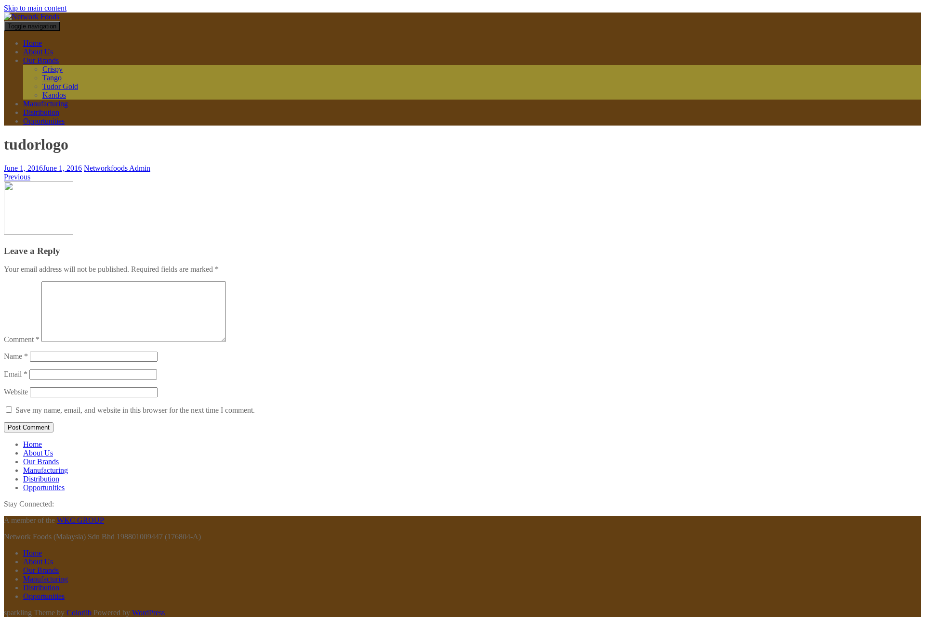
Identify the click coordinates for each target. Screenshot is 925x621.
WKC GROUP (80, 520)
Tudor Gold (60, 86)
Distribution (41, 112)
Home (32, 43)
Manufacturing (45, 104)
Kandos (54, 95)
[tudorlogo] (38, 232)
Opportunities (44, 121)
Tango (52, 78)
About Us (38, 52)
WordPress (148, 612)
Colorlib (79, 612)
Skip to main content (35, 8)
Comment (22, 339)
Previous (17, 177)
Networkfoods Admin (117, 168)
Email (15, 374)
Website (16, 392)
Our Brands (41, 60)
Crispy (52, 69)
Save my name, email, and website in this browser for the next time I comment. (135, 410)
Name (16, 356)
